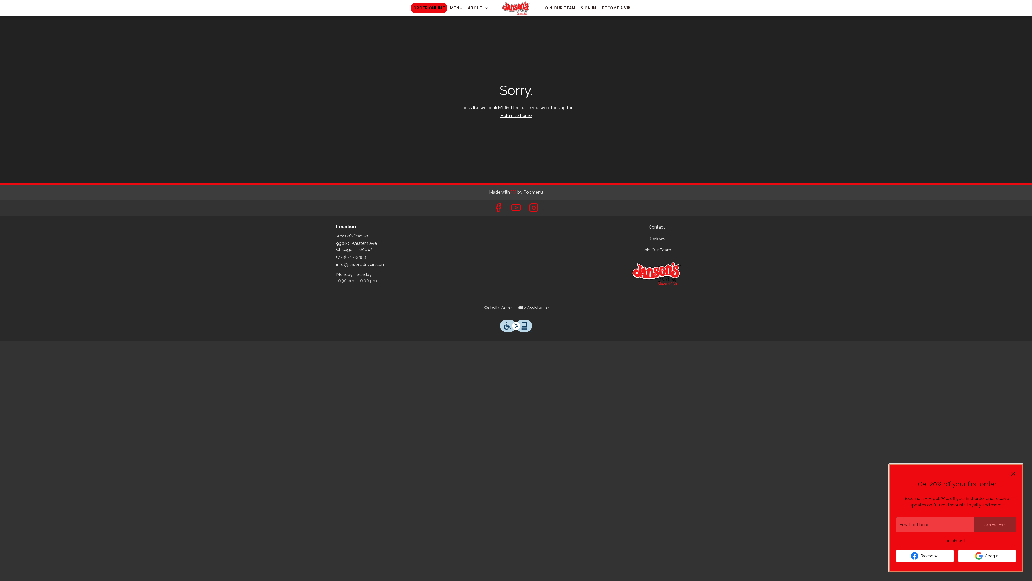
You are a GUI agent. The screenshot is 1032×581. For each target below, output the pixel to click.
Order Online (429, 8)
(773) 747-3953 (351, 257)
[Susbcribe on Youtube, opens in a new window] (516, 209)
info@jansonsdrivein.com (360, 264)
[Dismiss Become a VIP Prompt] (1013, 473)
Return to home (516, 115)
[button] (478, 8)
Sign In (588, 8)
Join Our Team (559, 8)
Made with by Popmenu (273, 192)
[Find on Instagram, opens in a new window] (534, 209)
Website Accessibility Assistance (516, 307)
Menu (456, 8)
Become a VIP (616, 8)
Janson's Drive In (657, 273)
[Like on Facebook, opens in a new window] (498, 209)
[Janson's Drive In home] (516, 8)
